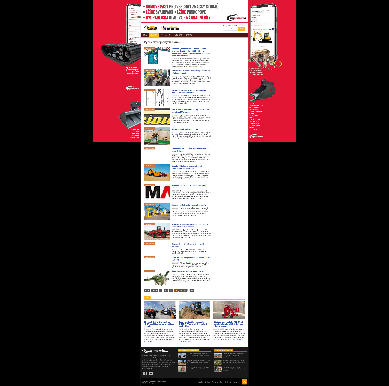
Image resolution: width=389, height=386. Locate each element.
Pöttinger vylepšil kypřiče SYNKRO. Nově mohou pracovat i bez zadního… (234, 355)
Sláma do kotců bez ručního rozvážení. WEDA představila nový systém (234, 368)
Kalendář (178, 35)
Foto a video (165, 35)
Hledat (242, 29)
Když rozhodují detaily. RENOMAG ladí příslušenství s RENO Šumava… (199, 368)
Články (154, 35)
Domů (145, 35)
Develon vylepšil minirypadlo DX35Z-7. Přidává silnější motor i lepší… (199, 361)
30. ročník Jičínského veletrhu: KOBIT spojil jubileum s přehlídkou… (199, 354)
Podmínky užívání (217, 382)
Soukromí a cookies (231, 382)
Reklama (207, 382)
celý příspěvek (149, 341)
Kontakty (200, 382)
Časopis (189, 35)
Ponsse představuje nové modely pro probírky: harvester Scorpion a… (234, 361)
